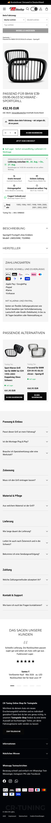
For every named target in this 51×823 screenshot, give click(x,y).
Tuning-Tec (7, 213)
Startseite (6, 37)
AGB (4, 816)
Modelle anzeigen (25, 30)
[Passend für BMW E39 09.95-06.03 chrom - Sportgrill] (37, 351)
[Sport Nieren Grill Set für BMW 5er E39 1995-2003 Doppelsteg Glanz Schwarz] (14, 351)
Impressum (12, 816)
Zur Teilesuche (13, 731)
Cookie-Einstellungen (37, 816)
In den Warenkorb (34, 133)
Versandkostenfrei (19, 113)
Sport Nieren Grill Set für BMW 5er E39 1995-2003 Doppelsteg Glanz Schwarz (14, 374)
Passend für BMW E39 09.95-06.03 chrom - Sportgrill (35, 370)
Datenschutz (23, 816)
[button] (47, 9)
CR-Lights (11, 812)
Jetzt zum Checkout (25, 141)
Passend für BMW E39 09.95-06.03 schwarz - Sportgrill (21, 39)
